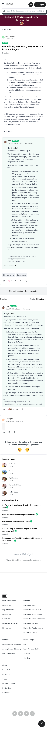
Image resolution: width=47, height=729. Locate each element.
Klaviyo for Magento (31, 623)
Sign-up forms (8, 275)
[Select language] (30, 4)
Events (26, 644)
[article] (23, 358)
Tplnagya (9, 419)
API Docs (27, 653)
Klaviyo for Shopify (30, 605)
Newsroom (6, 674)
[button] (2, 5)
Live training (6, 628)
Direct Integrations (30, 632)
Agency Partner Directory (11, 649)
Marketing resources (10, 623)
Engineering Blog (8, 683)
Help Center (6, 619)
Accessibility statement (31, 560)
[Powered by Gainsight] (23, 555)
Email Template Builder (32, 649)
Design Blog (6, 688)
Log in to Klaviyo (8, 610)
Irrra (9, 141)
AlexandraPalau (15, 485)
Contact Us (6, 693)
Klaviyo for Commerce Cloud (34, 619)
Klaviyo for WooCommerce (33, 628)
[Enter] (4, 10)
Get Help (27, 658)
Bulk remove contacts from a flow (16, 522)
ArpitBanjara (13, 478)
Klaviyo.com (6, 605)
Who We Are (7, 670)
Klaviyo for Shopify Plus (32, 610)
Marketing (7, 29)
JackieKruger (14, 492)
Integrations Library (9, 653)
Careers (5, 679)
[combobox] (23, 10)
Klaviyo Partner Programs (11, 644)
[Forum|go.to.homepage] (10, 5)
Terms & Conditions (14, 560)
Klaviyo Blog (6, 614)
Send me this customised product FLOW (18, 514)
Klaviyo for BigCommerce (33, 614)
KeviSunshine (14, 471)
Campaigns (21, 275)
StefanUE (12, 464)
